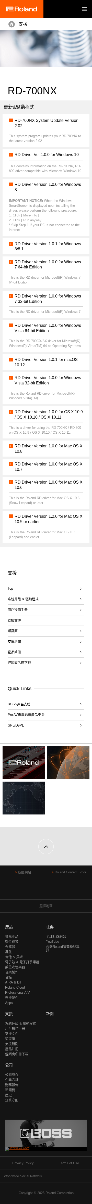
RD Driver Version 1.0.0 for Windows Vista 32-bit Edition (48, 380)
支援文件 (11, 1033)
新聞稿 (10, 1090)
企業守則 (11, 1100)
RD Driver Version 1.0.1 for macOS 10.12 (46, 362)
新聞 (50, 1014)
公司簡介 (11, 1075)
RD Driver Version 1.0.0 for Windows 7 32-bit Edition (48, 299)
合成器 (10, 947)
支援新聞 (14, 641)
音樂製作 (11, 972)
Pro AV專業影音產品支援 (26, 715)
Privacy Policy (23, 1163)
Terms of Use (69, 1163)
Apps (9, 1003)
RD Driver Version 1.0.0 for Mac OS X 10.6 (49, 485)
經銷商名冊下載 (19, 663)
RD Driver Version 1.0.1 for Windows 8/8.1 (48, 246)
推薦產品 (11, 936)
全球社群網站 (56, 936)
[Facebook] (36, 892)
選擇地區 (46, 906)
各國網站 (24, 872)
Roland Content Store (70, 872)
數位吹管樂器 (15, 967)
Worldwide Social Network (23, 1176)
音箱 (8, 977)
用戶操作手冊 (18, 610)
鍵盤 (8, 952)
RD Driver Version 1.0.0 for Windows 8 (48, 187)
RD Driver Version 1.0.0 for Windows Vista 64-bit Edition (48, 328)
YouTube (52, 941)
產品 (9, 927)
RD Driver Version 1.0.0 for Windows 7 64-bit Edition (48, 264)
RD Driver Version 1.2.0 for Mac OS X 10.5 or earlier (49, 519)
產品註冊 (14, 652)
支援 (23, 24)
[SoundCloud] (56, 892)
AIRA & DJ (13, 982)
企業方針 (11, 1080)
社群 (50, 927)
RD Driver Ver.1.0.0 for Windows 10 (47, 154)
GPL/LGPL (16, 725)
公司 (9, 1065)
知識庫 (13, 631)
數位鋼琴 (11, 941)
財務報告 (11, 1085)
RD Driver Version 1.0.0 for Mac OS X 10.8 (49, 449)
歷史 (8, 1095)
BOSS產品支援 (19, 704)
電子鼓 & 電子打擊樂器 (22, 962)
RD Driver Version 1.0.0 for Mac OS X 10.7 (49, 467)
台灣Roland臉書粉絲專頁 (62, 948)
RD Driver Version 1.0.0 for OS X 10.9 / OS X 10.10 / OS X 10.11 (49, 414)
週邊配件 (11, 998)
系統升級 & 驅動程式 (23, 599)
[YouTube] (46, 892)
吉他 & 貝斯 (14, 957)
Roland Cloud (15, 987)
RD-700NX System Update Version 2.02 (46, 123)
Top (10, 588)
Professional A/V (17, 992)
